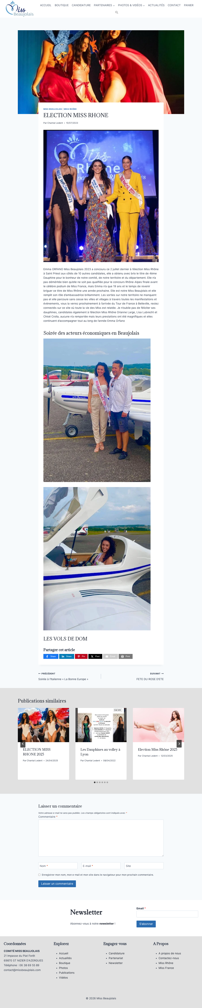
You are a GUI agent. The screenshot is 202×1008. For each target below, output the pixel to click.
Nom (44, 865)
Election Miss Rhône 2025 (157, 749)
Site (128, 865)
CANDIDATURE (81, 5)
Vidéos (63, 977)
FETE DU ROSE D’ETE (150, 676)
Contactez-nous (169, 958)
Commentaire (48, 816)
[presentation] (43, 725)
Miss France (166, 968)
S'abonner (146, 924)
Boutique (64, 963)
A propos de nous (170, 953)
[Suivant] (179, 744)
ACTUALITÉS (156, 5)
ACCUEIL (45, 5)
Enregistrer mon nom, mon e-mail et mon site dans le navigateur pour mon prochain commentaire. (98, 874)
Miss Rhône (70, 109)
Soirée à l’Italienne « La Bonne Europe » (63, 676)
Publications (66, 972)
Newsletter (116, 963)
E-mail (88, 865)
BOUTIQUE (62, 5)
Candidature (117, 953)
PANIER (188, 5)
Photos (63, 968)
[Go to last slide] (22, 744)
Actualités (65, 958)
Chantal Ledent (55, 123)
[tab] (94, 782)
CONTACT (174, 5)
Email (141, 908)
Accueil (63, 953)
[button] (117, 12)
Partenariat (116, 958)
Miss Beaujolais (52, 109)
